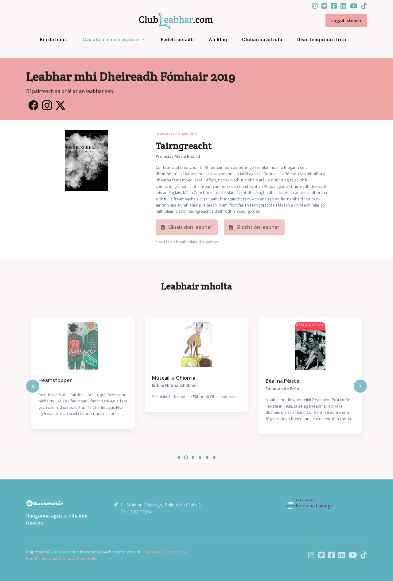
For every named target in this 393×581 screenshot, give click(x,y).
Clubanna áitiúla (262, 39)
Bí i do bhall (54, 39)
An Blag (218, 39)
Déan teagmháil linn (321, 39)
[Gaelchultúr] (44, 502)
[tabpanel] (83, 373)
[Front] (168, 20)
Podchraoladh (177, 39)
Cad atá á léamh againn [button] (110, 39)
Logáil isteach (346, 20)
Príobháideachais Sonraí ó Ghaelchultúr (62, 558)
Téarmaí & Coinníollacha (164, 552)
